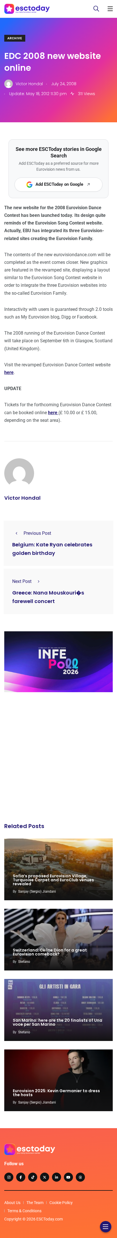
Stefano (24, 962)
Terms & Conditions (24, 1211)
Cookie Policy (61, 1202)
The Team (34, 1202)
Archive (14, 38)
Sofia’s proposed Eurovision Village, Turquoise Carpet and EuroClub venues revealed (53, 880)
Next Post (22, 581)
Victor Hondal (22, 497)
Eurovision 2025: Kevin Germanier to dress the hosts (56, 1093)
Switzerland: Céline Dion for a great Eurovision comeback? (50, 952)
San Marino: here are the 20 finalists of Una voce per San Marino (57, 1022)
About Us (12, 1202)
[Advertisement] (58, 759)
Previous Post (37, 533)
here (9, 372)
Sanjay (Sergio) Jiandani (37, 891)
